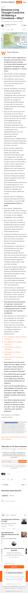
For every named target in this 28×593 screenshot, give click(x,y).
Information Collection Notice (17, 466)
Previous (6, 484)
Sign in (24, 2)
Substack (8, 591)
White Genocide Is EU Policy (8, 523)
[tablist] (8, 495)
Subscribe (19, 2)
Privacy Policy (19, 579)
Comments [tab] (5, 495)
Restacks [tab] (11, 495)
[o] (24, 521)
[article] (14, 524)
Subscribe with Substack (15, 573)
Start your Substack (10, 588)
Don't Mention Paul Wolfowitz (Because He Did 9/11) (10, 534)
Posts (3, 7)
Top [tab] (3, 515)
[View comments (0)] (8, 29)
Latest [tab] (7, 515)
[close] (23, 541)
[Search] (25, 515)
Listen (24, 25)
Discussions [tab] (13, 515)
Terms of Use (21, 465)
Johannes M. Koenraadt (11, 24)
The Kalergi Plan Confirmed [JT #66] (10, 520)
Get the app (20, 588)
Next (23, 484)
